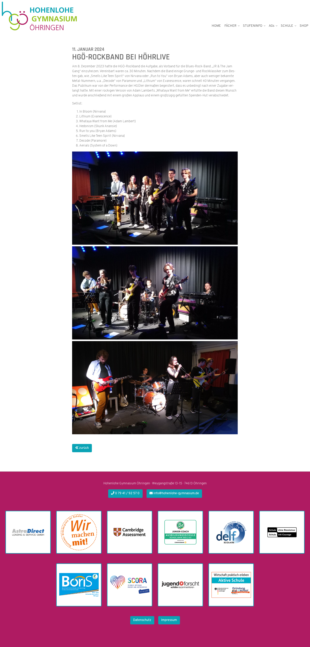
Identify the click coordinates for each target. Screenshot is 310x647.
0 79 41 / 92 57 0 (127, 493)
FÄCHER (230, 26)
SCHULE (287, 26)
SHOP (304, 26)
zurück (83, 448)
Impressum (169, 620)
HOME (216, 26)
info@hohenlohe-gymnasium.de (176, 493)
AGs (271, 26)
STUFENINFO (252, 26)
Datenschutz (142, 620)
